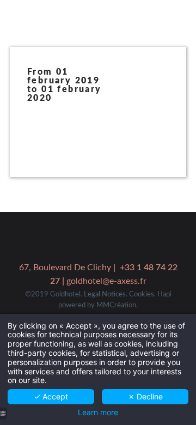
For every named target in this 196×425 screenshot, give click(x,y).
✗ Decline (145, 396)
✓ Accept (51, 396)
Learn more (98, 412)
